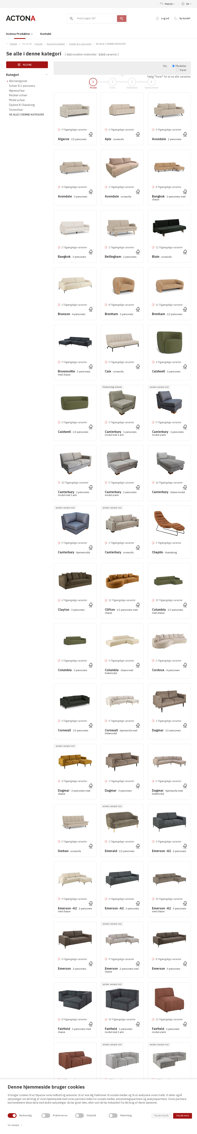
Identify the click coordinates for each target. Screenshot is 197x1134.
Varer (183, 70)
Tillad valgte (161, 1115)
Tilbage (13, 43)
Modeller (181, 66)
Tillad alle (182, 1115)
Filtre (24, 64)
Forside (39, 43)
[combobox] (92, 18)
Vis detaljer (15, 1125)
